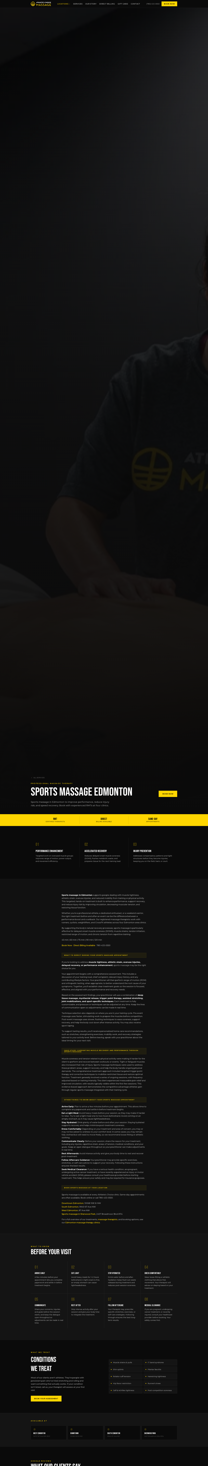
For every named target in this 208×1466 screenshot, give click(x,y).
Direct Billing (107, 4)
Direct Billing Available (84, 945)
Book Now (169, 4)
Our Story (90, 4)
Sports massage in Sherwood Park (78, 1214)
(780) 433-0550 (153, 4)
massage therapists (107, 1219)
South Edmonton (70, 1207)
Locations (62, 4)
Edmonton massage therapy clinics (82, 1222)
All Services (39, 778)
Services (77, 4)
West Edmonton (70, 1210)
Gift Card (123, 4)
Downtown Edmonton (73, 1203)
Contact (135, 4)
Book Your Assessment (46, 1399)
